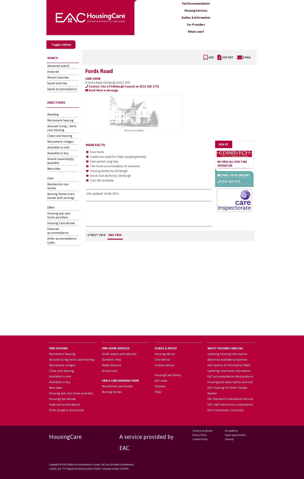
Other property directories (66, 410)
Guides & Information (196, 17)
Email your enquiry (235, 175)
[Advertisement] (226, 116)
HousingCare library (168, 375)
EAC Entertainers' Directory (225, 410)
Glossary (160, 386)
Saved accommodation (62, 89)
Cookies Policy (200, 439)
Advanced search (58, 65)
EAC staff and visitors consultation (230, 404)
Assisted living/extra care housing (71, 359)
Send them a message (103, 90)
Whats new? (196, 31)
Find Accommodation (196, 3)
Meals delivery (111, 365)
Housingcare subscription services (230, 382)
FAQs (158, 391)
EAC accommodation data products (230, 376)
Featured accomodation (64, 404)
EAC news (161, 380)
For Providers (196, 24)
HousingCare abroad (62, 398)
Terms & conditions (202, 430)
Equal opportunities (235, 435)
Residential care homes (117, 386)
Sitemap (229, 439)
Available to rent (58, 147)
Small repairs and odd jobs (119, 354)
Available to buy (58, 153)
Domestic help (111, 359)
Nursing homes (112, 391)
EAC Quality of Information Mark (229, 365)
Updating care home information (229, 370)
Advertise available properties (227, 359)
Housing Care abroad (61, 223)
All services (109, 370)
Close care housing (59, 135)
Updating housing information (227, 354)
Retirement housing (60, 120)
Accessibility (231, 430)
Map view (115, 235)
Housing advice (165, 354)
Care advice (162, 359)
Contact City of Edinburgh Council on (123, 86)
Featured (53, 71)
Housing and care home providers (71, 393)
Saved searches (57, 83)
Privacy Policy (199, 435)
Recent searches (58, 77)
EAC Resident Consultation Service (230, 398)
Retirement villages (60, 141)
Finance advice (164, 365)
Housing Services (196, 10)
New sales (54, 168)
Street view (96, 235)
